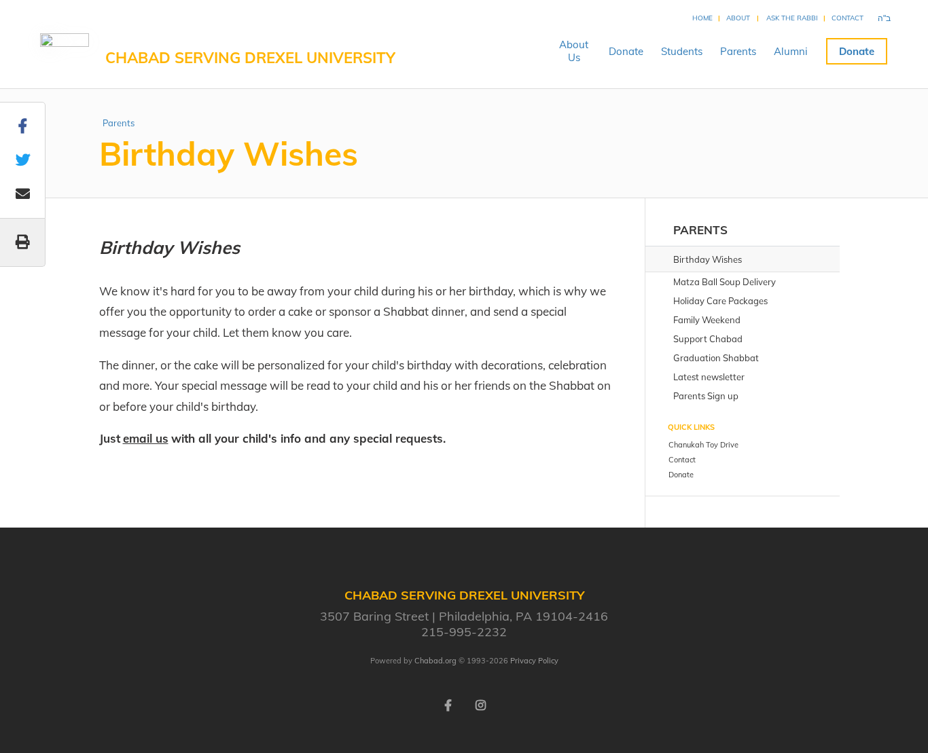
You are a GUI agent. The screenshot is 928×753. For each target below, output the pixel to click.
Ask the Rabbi (792, 18)
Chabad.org (435, 660)
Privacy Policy (534, 660)
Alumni (791, 51)
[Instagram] (480, 704)
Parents (738, 51)
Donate (626, 51)
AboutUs (573, 51)
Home (702, 18)
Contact (847, 18)
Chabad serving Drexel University (250, 57)
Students (681, 51)
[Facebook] (448, 704)
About (738, 18)
